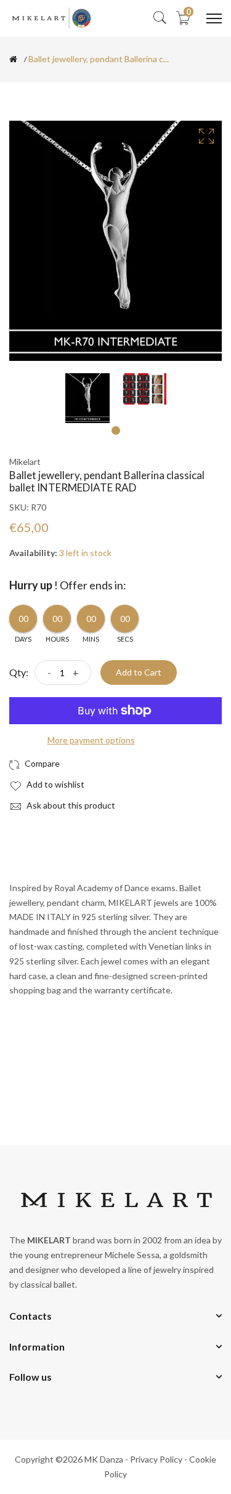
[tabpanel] (87, 398)
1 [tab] (115, 430)
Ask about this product (70, 805)
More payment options (91, 740)
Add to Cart (138, 672)
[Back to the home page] (13, 59)
